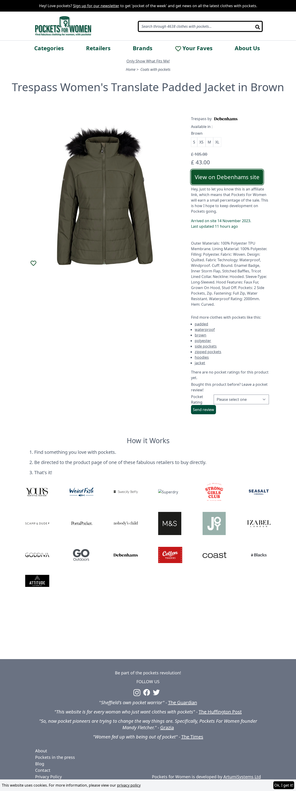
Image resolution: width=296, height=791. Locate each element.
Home (131, 69)
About (41, 751)
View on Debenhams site (227, 177)
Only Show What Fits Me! (148, 61)
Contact (42, 770)
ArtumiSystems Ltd (242, 776)
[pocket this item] (33, 263)
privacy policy (129, 785)
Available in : (202, 126)
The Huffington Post (220, 712)
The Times (192, 737)
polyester (203, 340)
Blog (39, 763)
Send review (203, 409)
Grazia (167, 727)
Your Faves (197, 48)
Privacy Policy (48, 776)
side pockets (206, 346)
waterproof (205, 329)
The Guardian (182, 702)
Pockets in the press (55, 757)
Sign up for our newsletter (96, 5)
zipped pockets (208, 351)
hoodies (202, 357)
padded (201, 324)
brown (200, 335)
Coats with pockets (155, 69)
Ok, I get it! (283, 785)
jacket (200, 362)
